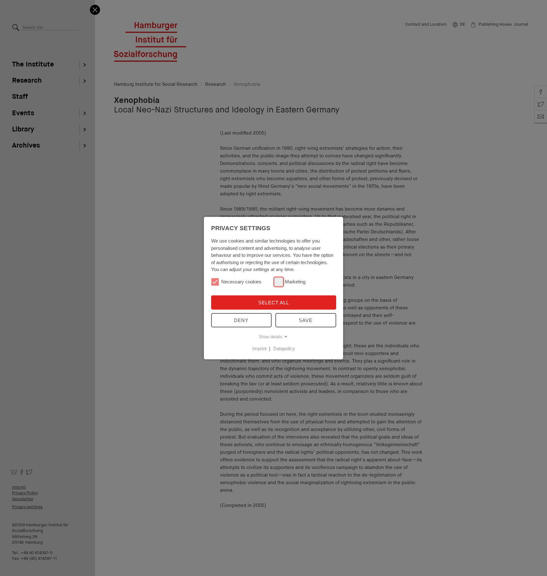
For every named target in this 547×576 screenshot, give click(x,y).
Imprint (259, 348)
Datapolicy (284, 348)
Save (305, 320)
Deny (241, 320)
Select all (273, 302)
